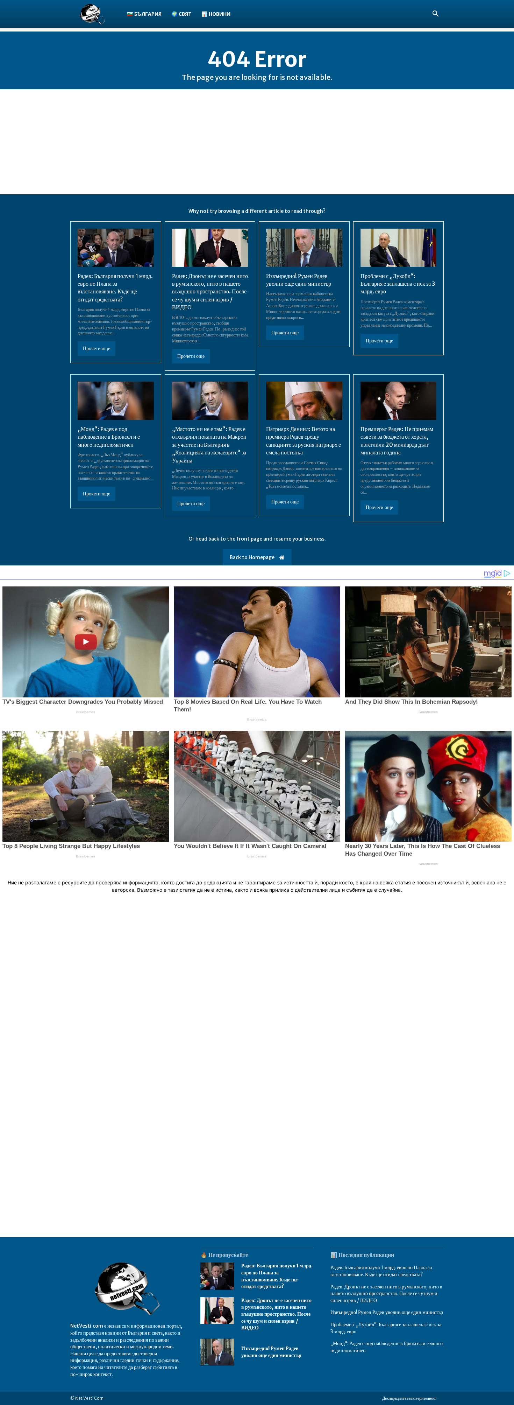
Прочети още (96, 348)
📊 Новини (215, 14)
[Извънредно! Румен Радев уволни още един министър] (304, 248)
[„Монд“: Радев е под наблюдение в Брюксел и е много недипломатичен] (116, 401)
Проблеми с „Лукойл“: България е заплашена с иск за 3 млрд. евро (397, 283)
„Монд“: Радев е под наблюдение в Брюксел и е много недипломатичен (109, 436)
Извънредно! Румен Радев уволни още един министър (386, 1312)
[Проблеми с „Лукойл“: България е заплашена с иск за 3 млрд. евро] (398, 248)
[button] (435, 14)
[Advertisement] (257, 142)
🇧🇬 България (144, 14)
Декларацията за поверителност (409, 1398)
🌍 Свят (181, 14)
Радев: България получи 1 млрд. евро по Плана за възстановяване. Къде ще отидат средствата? (115, 287)
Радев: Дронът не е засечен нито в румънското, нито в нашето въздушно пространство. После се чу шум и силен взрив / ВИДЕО (210, 291)
